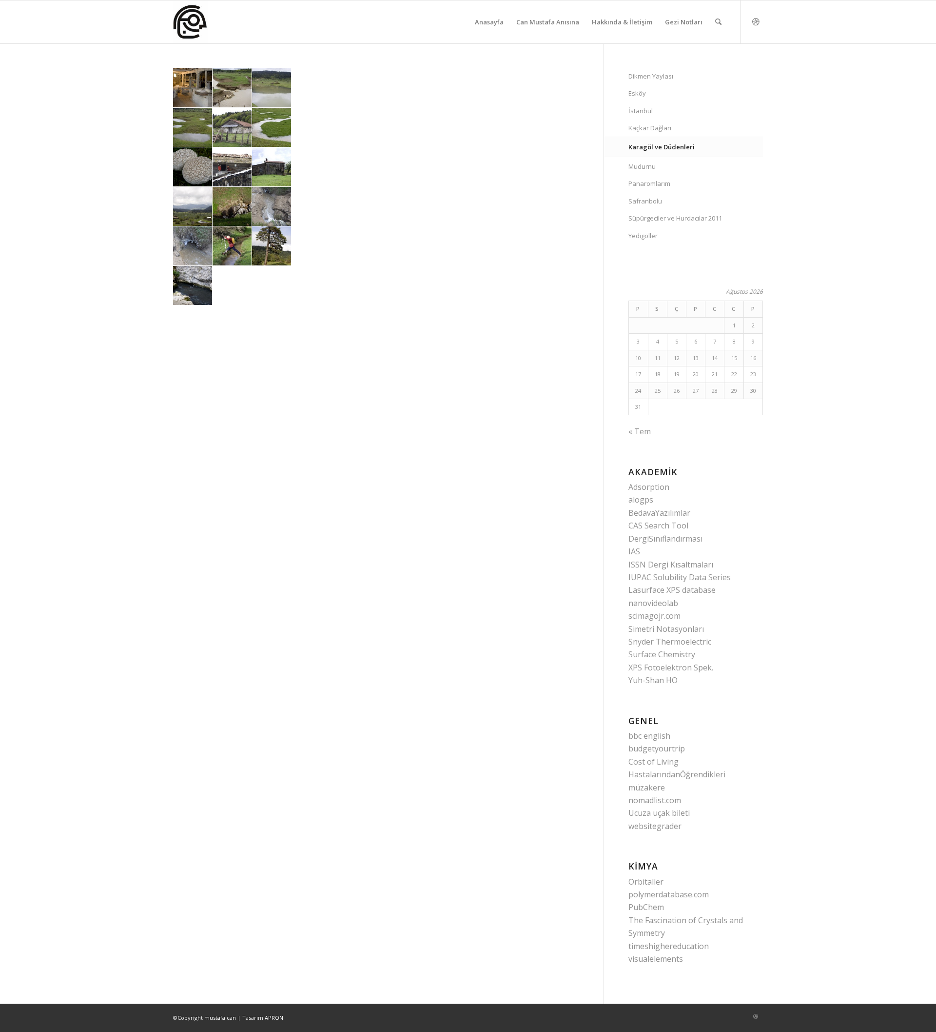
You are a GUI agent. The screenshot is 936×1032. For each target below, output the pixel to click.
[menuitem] (489, 21)
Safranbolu (645, 201)
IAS (634, 551)
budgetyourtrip (656, 748)
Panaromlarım (649, 183)
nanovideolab (653, 603)
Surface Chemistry (661, 654)
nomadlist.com (654, 800)
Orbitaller (645, 881)
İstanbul (640, 110)
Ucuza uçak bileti (659, 813)
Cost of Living (653, 761)
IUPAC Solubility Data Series (679, 577)
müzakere (646, 787)
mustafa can (220, 1017)
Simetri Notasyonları (666, 629)
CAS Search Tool (658, 525)
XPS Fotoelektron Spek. (670, 667)
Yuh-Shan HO (653, 680)
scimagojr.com (654, 615)
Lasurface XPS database (672, 590)
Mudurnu (642, 166)
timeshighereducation (668, 946)
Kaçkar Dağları (649, 127)
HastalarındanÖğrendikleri (676, 774)
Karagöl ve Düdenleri (661, 146)
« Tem (639, 431)
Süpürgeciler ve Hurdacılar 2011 (675, 218)
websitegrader (655, 826)
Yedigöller (643, 235)
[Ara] (718, 21)
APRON (274, 1017)
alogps (640, 499)
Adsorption (648, 487)
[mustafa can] (190, 21)
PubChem (646, 907)
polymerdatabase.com (668, 894)
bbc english (649, 735)
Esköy (637, 93)
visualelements (655, 958)
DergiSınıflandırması (665, 538)
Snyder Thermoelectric (669, 641)
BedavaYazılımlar (659, 512)
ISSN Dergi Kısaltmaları (670, 564)
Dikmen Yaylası (650, 76)
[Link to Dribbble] (755, 21)
